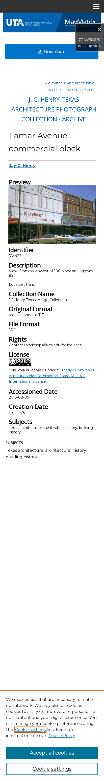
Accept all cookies (52, 753)
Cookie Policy (61, 735)
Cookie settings (30, 729)
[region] (52, 735)
